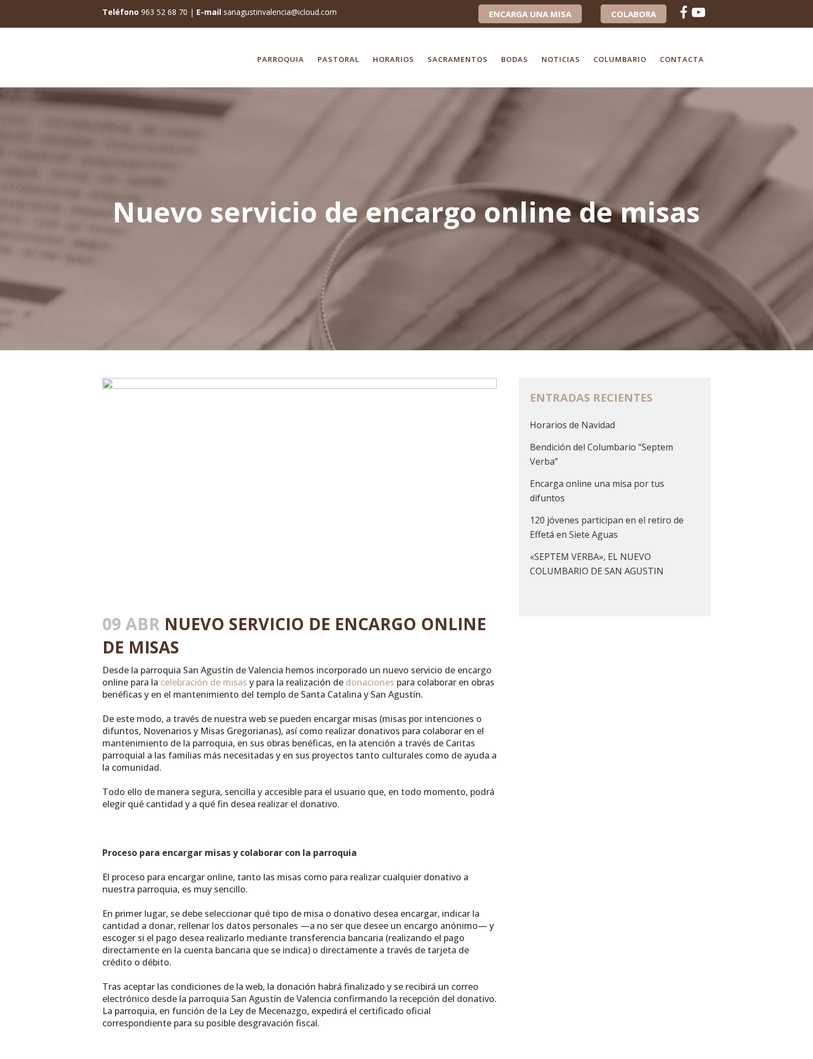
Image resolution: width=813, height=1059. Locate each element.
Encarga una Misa (530, 13)
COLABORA (633, 13)
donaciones (370, 682)
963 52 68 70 (164, 12)
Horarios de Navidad (572, 425)
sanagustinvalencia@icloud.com (280, 12)
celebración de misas (203, 682)
